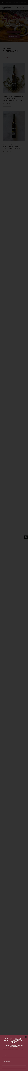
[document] (14, 535)
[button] (26, 1037)
